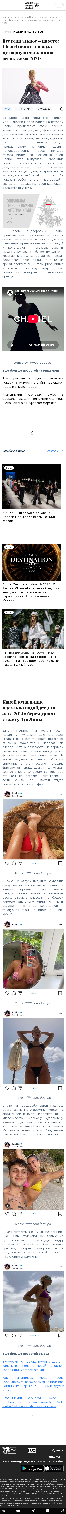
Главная (6, 17)
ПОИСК (59, 1450)
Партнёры (57, 1461)
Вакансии (44, 1461)
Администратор (28, 32)
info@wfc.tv (30, 1491)
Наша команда (12, 1461)
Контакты (53, 1457)
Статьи (16, 17)
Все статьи (52, 450)
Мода (25, 17)
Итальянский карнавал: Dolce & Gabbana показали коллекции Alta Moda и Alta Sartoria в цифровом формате (33, 399)
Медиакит (30, 1461)
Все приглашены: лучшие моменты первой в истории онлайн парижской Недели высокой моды (33, 383)
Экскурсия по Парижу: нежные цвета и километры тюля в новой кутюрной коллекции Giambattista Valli (33, 1366)
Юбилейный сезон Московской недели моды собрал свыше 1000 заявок (28, 517)
